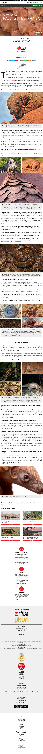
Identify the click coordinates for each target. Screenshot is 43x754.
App (21, 716)
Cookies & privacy (21, 748)
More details (11, 524)
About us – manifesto (21, 745)
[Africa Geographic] (4, 2)
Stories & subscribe (21, 732)
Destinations (21, 726)
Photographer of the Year (21, 738)
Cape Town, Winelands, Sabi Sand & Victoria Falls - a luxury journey (31, 538)
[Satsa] (21, 674)
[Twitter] (19, 702)
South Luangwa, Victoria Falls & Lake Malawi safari (9, 522)
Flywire (16, 575)
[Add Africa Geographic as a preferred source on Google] (21, 708)
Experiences (21, 727)
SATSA (20, 579)
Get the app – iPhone (21, 719)
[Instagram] (24, 702)
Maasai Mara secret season (7, 537)
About (21, 742)
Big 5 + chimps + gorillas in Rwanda (31, 521)
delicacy (13, 80)
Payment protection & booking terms (21, 731)
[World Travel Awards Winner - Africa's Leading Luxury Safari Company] (21, 661)
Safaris (21, 724)
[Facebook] (17, 702)
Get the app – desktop (21, 721)
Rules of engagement (21, 740)
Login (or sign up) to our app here (22, 502)
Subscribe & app (21, 734)
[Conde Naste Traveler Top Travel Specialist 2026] (21, 669)
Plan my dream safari (37, 5)
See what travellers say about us (21, 583)
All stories (21, 735)
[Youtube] (21, 702)
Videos (21, 739)
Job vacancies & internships (21, 747)
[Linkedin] (26, 702)
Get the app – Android (21, 720)
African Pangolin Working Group (11, 85)
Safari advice (21, 728)
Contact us (21, 746)
